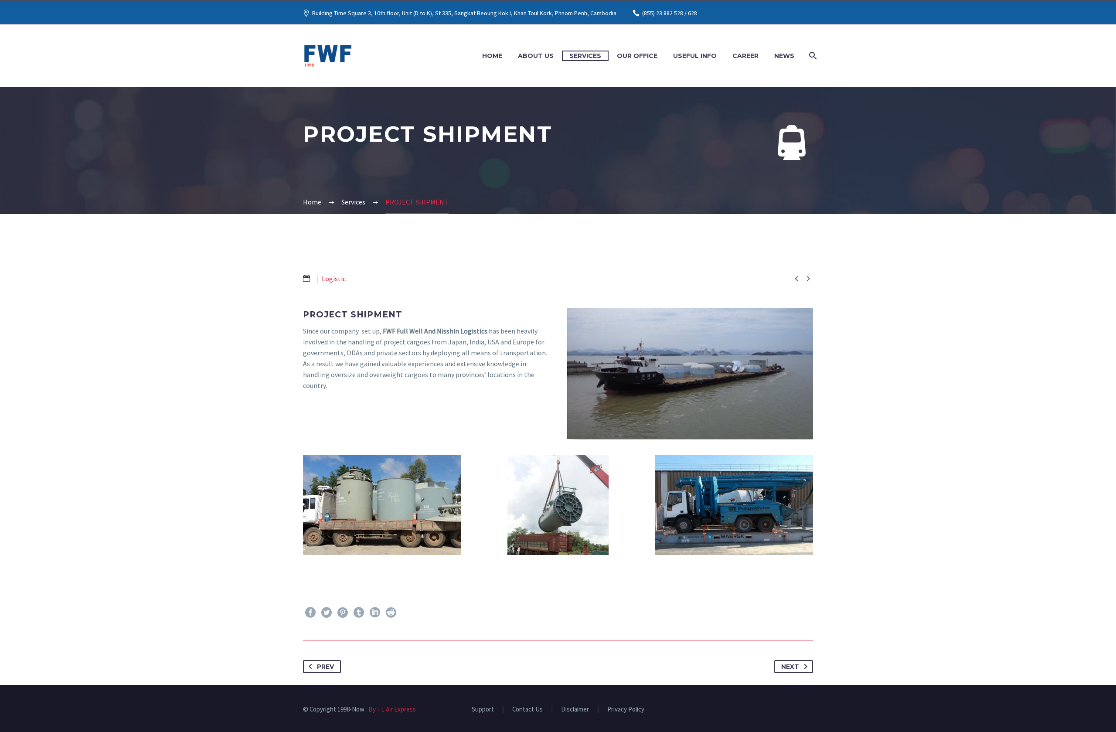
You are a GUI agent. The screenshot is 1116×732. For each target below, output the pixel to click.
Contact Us (527, 709)
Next (790, 667)
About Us (536, 56)
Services (585, 56)
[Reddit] (391, 612)
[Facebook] (310, 612)
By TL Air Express (391, 709)
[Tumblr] (359, 612)
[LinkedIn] (375, 612)
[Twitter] (326, 612)
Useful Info (695, 56)
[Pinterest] (342, 612)
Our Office (637, 56)
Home (492, 56)
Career (745, 56)
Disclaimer (575, 709)
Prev (325, 667)
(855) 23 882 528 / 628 (669, 13)
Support (483, 709)
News (784, 56)
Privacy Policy (625, 709)
